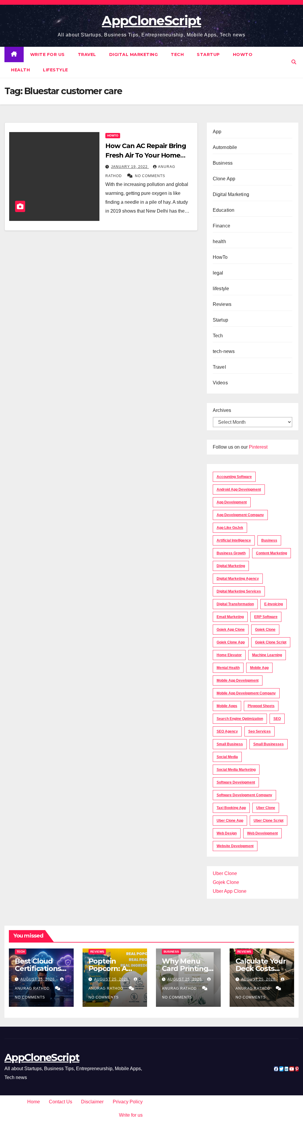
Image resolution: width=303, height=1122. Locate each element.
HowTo (243, 54)
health (20, 70)
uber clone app (230, 820)
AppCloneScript (151, 20)
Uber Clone (225, 873)
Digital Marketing (133, 54)
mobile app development (238, 680)
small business (230, 744)
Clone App (224, 178)
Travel (87, 54)
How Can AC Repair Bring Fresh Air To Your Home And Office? (145, 155)
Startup (208, 54)
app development (232, 502)
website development (235, 846)
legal (218, 272)
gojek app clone (231, 629)
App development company (240, 515)
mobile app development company (246, 693)
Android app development (239, 489)
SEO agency (227, 731)
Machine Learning (267, 655)
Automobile (225, 147)
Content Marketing (271, 553)
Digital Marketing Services (239, 591)
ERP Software (266, 617)
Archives (222, 410)
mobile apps (227, 706)
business (269, 540)
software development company (244, 795)
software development (236, 782)
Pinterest (258, 447)
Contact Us (60, 1101)
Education (224, 210)
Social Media (227, 757)
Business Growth (231, 553)
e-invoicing (273, 604)
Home (33, 1101)
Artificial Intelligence (234, 540)
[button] (293, 62)
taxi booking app (231, 808)
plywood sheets (261, 706)
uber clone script (268, 820)
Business (223, 163)
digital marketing (231, 566)
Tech (177, 54)
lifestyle (55, 70)
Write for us (47, 54)
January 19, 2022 (130, 167)
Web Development (262, 833)
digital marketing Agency (238, 579)
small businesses (268, 744)
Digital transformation (235, 604)
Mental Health (228, 668)
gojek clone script (270, 642)
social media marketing (236, 770)
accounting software (234, 477)
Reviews (222, 304)
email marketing (230, 617)
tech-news (224, 351)
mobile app (259, 668)
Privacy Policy (128, 1101)
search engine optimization (240, 719)
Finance (221, 225)
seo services (259, 731)
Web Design (227, 833)
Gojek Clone (265, 629)
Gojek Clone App (231, 642)
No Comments (150, 176)
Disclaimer (92, 1101)
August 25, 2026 (38, 979)
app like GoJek (230, 528)
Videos (220, 382)
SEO (277, 719)
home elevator (229, 655)
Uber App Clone (229, 891)
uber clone (265, 808)
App (217, 131)
